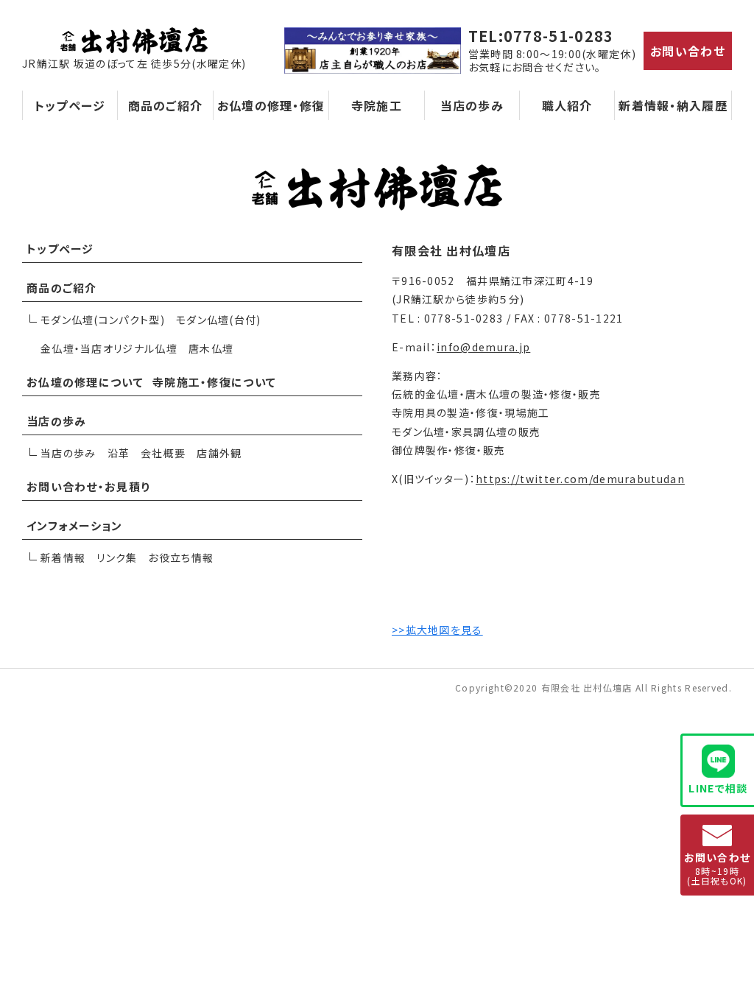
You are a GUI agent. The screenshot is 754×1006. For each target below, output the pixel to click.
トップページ (70, 105)
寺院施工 (376, 105)
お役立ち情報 (181, 557)
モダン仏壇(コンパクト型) (102, 319)
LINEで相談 (717, 788)
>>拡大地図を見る (437, 629)
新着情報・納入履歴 (673, 105)
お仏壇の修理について (85, 382)
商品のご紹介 (165, 105)
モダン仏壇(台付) (218, 319)
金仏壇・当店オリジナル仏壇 (108, 348)
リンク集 (116, 557)
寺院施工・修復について (214, 382)
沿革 (119, 453)
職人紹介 (567, 105)
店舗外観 (219, 453)
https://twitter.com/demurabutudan (580, 478)
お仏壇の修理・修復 (271, 105)
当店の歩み (472, 105)
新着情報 (62, 557)
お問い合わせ (687, 51)
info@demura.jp (483, 347)
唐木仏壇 (210, 348)
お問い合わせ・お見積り (88, 486)
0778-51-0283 (559, 35)
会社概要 (163, 453)
